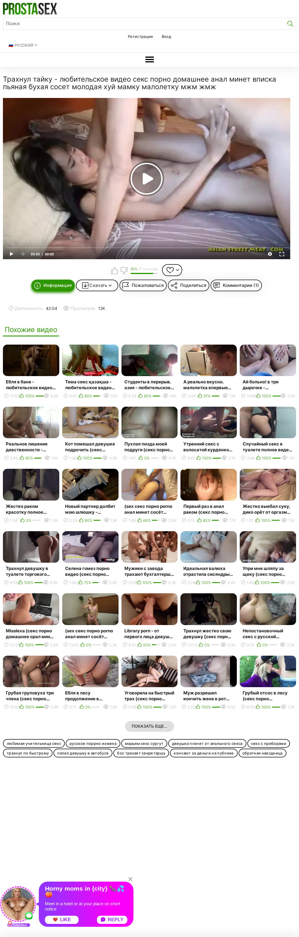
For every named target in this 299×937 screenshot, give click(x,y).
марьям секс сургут (144, 743)
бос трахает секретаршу (141, 753)
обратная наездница (262, 753)
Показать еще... (149, 726)
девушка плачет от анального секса (207, 743)
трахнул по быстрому (28, 753)
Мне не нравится (124, 270)
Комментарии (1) (241, 285)
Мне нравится (115, 270)
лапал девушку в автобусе (83, 753)
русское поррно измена (93, 743)
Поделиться (193, 285)
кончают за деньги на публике (204, 753)
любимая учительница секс (34, 743)
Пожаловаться (148, 285)
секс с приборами (268, 743)
